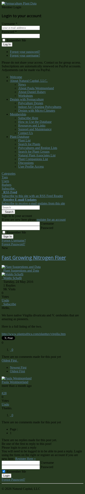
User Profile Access (31, 166)
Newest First (18, 367)
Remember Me (16, 232)
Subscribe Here (28, 118)
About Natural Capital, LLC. (29, 80)
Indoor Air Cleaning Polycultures (39, 107)
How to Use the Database (35, 122)
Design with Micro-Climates (36, 110)
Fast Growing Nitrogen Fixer (34, 257)
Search (8, 211)
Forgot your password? (25, 51)
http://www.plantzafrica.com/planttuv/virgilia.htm (34, 334)
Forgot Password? (13, 244)
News (22, 84)
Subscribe (9, 304)
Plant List (24, 140)
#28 (4, 393)
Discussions (26, 163)
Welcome (16, 77)
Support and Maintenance (35, 129)
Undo (5, 300)
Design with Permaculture (27, 99)
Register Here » (25, 458)
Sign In (7, 236)
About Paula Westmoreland (36, 88)
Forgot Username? (14, 240)
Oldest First (17, 371)
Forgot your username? (25, 55)
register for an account (51, 219)
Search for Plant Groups (34, 151)
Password (47, 228)
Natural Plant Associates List (36, 155)
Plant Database (19, 136)
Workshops (25, 95)
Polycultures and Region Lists (37, 148)
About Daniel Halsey (32, 92)
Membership (18, 114)
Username (47, 223)
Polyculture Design (30, 103)
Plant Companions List (33, 159)
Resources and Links (31, 125)
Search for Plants (29, 144)
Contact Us (25, 133)
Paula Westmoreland (15, 382)
